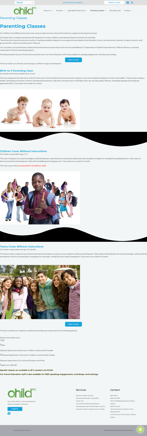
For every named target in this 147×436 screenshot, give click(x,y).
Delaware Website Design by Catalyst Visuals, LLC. (119, 430)
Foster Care (79, 401)
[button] (83, 2)
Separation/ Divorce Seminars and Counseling (90, 409)
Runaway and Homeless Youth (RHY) (87, 398)
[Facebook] (127, 2)
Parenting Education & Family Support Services (90, 406)
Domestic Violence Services (84, 395)
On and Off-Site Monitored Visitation (87, 404)
